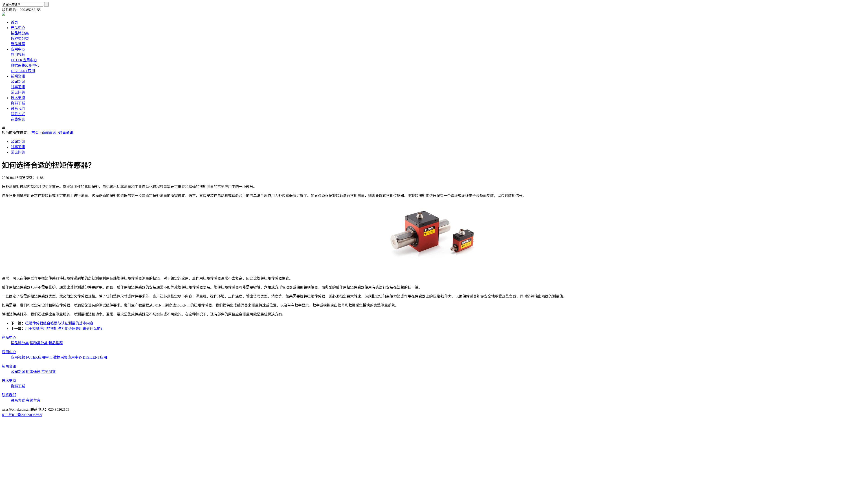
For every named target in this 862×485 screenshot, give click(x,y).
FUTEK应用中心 (24, 60)
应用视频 (18, 55)
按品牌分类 (20, 33)
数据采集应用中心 (25, 65)
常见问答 (18, 92)
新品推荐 (18, 44)
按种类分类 (20, 38)
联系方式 (18, 114)
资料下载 (18, 103)
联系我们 (9, 395)
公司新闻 (18, 82)
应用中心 (9, 352)
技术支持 (9, 381)
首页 (35, 132)
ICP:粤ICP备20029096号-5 (22, 415)
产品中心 (9, 338)
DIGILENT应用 (23, 71)
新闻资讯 (49, 132)
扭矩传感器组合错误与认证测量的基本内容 (59, 323)
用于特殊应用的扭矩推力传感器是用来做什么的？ (64, 329)
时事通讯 (18, 87)
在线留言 (18, 119)
